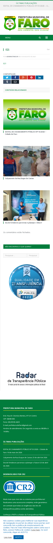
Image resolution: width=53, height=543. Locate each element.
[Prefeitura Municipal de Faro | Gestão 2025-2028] (26, 23)
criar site (19, 499)
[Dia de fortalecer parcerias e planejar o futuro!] (26, 205)
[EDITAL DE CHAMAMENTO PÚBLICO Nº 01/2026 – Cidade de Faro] (26, 114)
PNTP (14, 514)
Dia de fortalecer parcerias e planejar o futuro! (23, 223)
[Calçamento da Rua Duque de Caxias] (26, 161)
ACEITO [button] (18, 537)
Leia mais (35, 530)
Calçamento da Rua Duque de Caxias (25, 6)
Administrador (12, 56)
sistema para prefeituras (35, 499)
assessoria (21, 502)
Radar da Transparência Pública (31, 514)
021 (4, 63)
